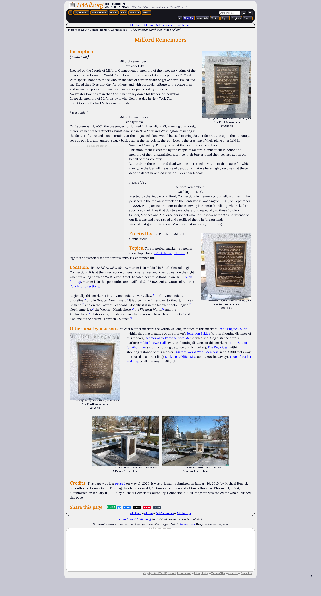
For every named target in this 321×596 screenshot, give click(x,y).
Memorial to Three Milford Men (169, 338)
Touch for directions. (85, 286)
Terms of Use (218, 573)
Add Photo (135, 25)
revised (120, 483)
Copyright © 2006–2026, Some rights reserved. (167, 573)
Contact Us (246, 573)
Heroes (179, 253)
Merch (146, 12)
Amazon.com (187, 524)
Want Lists (202, 18)
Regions (236, 18)
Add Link (148, 25)
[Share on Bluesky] (119, 507)
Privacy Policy (201, 573)
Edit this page (184, 25)
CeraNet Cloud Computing (134, 519)
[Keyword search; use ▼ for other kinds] (243, 13)
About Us (134, 12)
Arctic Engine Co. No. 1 (234, 329)
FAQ (123, 12)
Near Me (189, 18)
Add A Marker (99, 12)
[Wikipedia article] (153, 296)
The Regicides (218, 347)
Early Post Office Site (180, 357)
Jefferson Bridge (198, 333)
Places (247, 18)
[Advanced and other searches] (250, 13)
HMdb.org (89, 5)
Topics (225, 18)
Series (214, 18)
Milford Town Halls (153, 343)
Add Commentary (165, 25)
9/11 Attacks (163, 253)
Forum (113, 12)
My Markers (81, 12)
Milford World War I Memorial (197, 352)
